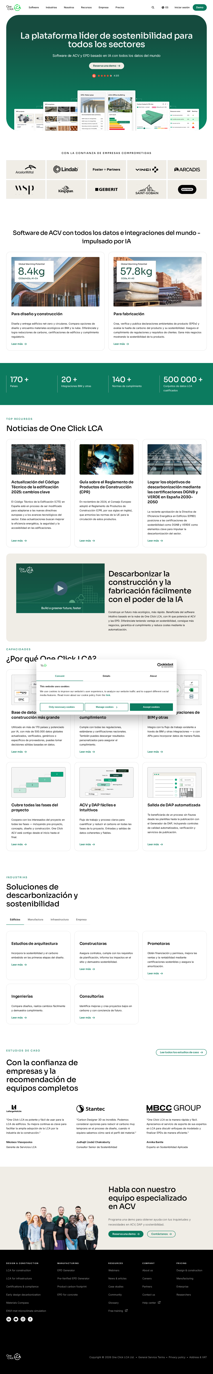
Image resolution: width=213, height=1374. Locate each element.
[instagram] (23, 1319)
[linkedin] (8, 1319)
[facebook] (30, 1319)
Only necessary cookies (62, 707)
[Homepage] (13, 7)
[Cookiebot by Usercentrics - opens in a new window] (159, 665)
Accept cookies (151, 707)
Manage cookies (105, 707)
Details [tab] (106, 676)
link (108, 695)
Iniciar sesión (182, 7)
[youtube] (15, 1319)
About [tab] (153, 676)
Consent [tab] (59, 676)
